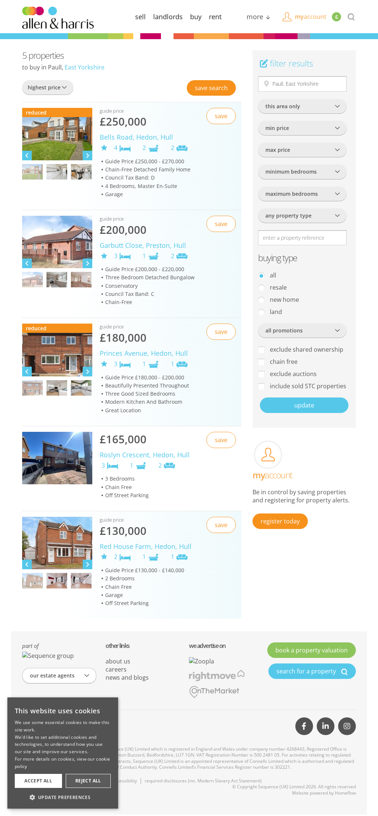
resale (277, 287)
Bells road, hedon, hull (136, 137)
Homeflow (345, 793)
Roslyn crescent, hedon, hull (145, 454)
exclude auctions (292, 374)
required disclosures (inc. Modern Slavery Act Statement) (203, 781)
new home (283, 300)
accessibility (124, 781)
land (275, 312)
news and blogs (127, 677)
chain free (283, 362)
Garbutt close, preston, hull (143, 245)
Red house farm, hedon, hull (146, 546)
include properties (307, 386)
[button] (63, 797)
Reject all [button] (88, 781)
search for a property (306, 671)
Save (211, 88)
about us (118, 661)
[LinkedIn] (325, 726)
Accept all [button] (38, 781)
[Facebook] (304, 726)
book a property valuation (311, 650)
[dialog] (62, 753)
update (304, 405)
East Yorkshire (84, 67)
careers (116, 669)
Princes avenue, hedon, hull (144, 353)
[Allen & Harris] (58, 17)
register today (280, 521)
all (272, 275)
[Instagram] (347, 726)
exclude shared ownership (305, 349)
